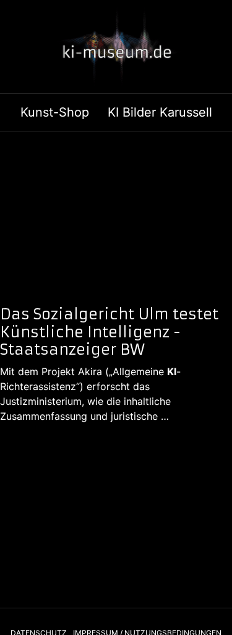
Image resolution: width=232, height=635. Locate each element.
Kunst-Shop (54, 112)
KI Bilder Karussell (160, 112)
